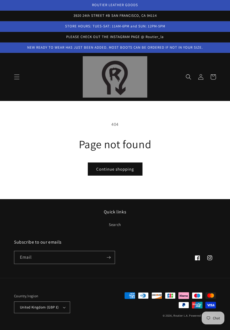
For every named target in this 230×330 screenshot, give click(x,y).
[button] (17, 77)
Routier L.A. (180, 315)
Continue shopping (115, 169)
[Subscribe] (108, 257)
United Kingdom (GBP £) (39, 307)
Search (115, 224)
